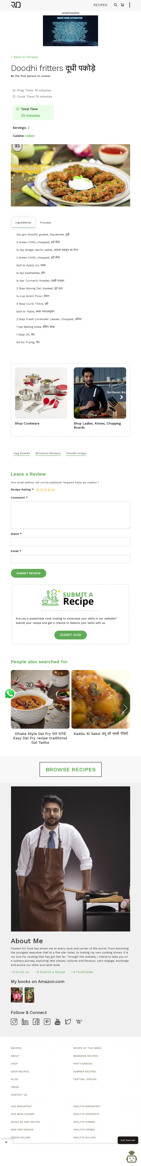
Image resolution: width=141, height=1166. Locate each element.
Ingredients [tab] (23, 222)
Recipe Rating (22, 489)
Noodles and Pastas (25, 1121)
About (15, 1055)
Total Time (29, 109)
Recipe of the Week (87, 1048)
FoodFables (84, 972)
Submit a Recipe (52, 972)
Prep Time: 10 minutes (33, 90)
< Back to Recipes (24, 57)
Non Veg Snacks (22, 1129)
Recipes (16, 1048)
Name (16, 534)
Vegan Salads (20, 1137)
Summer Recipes (84, 1071)
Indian (30, 136)
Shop (14, 1063)
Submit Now (70, 635)
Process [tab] (45, 222)
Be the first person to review (30, 76)
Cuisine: (18, 136)
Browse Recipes (71, 769)
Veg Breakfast (21, 1106)
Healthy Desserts (86, 1114)
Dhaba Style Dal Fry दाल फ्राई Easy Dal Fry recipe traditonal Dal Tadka (40, 738)
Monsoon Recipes (48, 453)
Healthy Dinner (84, 1121)
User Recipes (20, 1071)
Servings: (20, 128)
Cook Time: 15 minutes (34, 96)
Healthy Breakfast (87, 1106)
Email (16, 551)
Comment (19, 497)
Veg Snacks (22, 453)
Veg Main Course (22, 1114)
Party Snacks (82, 1063)
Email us (22, 972)
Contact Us (19, 1094)
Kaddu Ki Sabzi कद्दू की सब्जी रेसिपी (101, 733)
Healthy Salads (84, 1137)
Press (15, 1087)
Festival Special (85, 1079)
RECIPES (100, 5)
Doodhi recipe (76, 453)
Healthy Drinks (84, 1129)
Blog (14, 1079)
